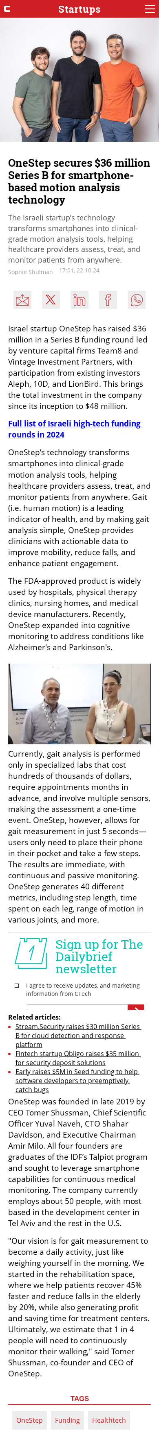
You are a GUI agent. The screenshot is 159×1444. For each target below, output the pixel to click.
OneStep (29, 1420)
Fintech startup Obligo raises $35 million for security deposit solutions (78, 1058)
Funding (67, 1420)
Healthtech (109, 1420)
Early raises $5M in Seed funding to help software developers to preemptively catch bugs (77, 1080)
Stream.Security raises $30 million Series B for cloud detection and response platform (78, 1035)
